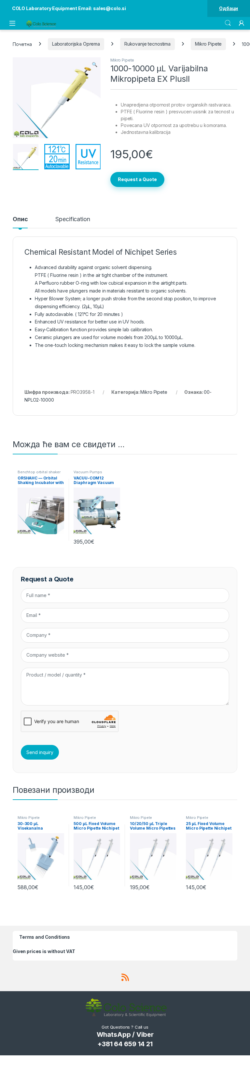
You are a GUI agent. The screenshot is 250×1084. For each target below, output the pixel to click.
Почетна (22, 44)
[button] (94, 64)
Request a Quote (137, 179)
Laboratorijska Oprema (76, 44)
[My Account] (241, 23)
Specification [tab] (72, 219)
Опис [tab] (20, 219)
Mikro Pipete (208, 44)
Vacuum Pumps (88, 472)
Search (227, 23)
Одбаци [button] (228, 8)
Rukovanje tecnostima (147, 44)
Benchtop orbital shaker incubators (39, 474)
